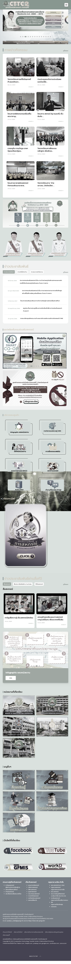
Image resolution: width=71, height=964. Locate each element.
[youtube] (52, 853)
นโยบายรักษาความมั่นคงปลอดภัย (33, 935)
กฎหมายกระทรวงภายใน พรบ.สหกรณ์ (58, 893)
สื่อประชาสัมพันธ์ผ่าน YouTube (23, 584)
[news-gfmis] (18, 870)
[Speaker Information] (19, 804)
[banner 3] (19, 730)
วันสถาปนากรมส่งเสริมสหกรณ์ (31, 665)
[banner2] (19, 751)
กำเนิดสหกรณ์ (10, 895)
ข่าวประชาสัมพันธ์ (9, 272)
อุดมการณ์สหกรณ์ (33, 888)
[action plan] (19, 485)
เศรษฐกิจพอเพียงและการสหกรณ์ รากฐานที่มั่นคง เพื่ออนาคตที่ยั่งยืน (50, 618)
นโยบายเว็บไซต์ (18, 935)
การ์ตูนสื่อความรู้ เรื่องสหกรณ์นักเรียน (19, 618)
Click (10, 681)
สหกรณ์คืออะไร (32, 903)
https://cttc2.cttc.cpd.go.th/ (36, 924)
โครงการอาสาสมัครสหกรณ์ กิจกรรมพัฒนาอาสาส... (18, 184)
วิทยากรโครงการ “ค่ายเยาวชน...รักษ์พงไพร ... (46, 184)
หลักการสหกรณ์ (33, 890)
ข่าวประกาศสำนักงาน (37, 272)
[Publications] (19, 826)
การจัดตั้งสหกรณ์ (33, 899)
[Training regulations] (52, 783)
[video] (19, 447)
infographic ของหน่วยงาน (36, 665)
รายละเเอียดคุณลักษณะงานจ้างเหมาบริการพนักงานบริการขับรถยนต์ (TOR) (41, 318)
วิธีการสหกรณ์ (32, 892)
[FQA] (52, 485)
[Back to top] (40, 959)
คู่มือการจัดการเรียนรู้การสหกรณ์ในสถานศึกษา (13, 891)
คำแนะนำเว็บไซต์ (7, 935)
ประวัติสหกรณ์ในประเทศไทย (13, 897)
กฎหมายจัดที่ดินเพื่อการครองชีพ (59, 904)
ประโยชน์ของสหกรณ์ (34, 901)
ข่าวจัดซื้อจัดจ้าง (22, 272)
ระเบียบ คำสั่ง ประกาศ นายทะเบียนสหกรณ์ (58, 900)
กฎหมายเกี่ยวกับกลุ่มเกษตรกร (57, 908)
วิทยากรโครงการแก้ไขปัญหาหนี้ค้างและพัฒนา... (19, 80)
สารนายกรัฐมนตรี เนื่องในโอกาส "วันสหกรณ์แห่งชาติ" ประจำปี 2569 (33, 665)
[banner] (19, 708)
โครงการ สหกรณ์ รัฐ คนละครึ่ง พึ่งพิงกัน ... (50, 115)
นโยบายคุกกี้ (6, 938)
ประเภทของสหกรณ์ (33, 897)
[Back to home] (16, 5)
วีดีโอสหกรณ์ (39, 584)
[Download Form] (52, 447)
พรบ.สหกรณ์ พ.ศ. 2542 (57, 888)
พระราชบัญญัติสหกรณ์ (58, 897)
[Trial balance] (52, 427)
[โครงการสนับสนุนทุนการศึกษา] (52, 804)
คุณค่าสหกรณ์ (32, 895)
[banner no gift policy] (35, 21)
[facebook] (18, 853)
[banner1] (52, 708)
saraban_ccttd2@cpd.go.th (15, 924)
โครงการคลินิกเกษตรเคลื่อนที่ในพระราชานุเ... (19, 115)
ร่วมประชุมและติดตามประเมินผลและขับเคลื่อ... (49, 80)
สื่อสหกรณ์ (7, 584)
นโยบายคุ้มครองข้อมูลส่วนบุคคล (54, 935)
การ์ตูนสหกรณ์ (10, 888)
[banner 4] (52, 730)
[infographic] (19, 427)
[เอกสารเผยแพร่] (52, 466)
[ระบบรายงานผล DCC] (19, 466)
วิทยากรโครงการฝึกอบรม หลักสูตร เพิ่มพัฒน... (47, 149)
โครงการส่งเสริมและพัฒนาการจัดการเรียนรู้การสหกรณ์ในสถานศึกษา (40, 301)
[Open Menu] (66, 5)
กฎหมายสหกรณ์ (55, 890)
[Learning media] (19, 783)
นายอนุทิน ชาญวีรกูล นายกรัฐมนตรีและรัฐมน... (18, 149)
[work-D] (52, 870)
